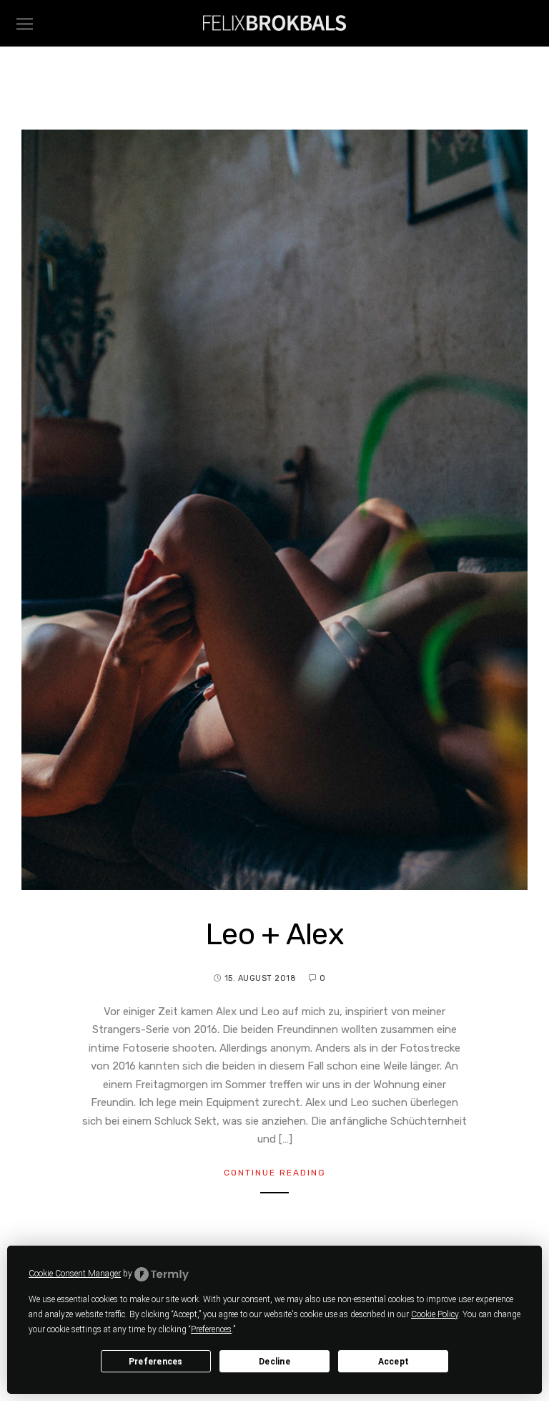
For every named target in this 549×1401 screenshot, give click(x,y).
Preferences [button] (211, 1329)
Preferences (156, 1362)
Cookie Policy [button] (434, 1314)
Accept (394, 1362)
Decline (274, 1362)
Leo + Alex (274, 934)
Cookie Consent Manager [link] (75, 1274)
